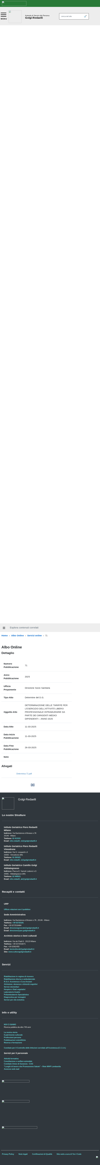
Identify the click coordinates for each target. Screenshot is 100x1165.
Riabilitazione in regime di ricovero (19, 976)
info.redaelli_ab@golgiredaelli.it (23, 879)
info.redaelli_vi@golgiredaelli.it (23, 860)
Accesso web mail (11, 1069)
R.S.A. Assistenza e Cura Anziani (18, 982)
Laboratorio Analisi (12, 992)
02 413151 (16, 838)
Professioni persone (12, 1037)
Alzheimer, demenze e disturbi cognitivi (20, 984)
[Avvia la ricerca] (85, 16)
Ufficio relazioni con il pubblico (17, 909)
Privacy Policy (8, 1154)
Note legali (23, 1154)
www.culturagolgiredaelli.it (19, 952)
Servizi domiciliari (11, 987)
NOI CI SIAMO (10, 1024)
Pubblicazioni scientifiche (15, 1040)
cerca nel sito (66, 16)
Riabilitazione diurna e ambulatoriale (19, 979)
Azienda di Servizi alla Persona (37, 15)
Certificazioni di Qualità (42, 1154)
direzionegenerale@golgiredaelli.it (24, 928)
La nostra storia (10, 1032)
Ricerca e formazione (13, 1043)
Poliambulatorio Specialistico (16, 995)
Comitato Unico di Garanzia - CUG (18, 1064)
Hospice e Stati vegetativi (14, 989)
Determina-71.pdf (24, 774)
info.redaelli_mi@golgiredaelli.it (23, 841)
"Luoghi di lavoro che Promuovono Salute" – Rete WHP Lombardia (32, 1066)
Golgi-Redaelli (34, 17)
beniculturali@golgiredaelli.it (22, 949)
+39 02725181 (18, 923)
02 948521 (16, 876)
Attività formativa (11, 1059)
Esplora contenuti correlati (24, 627)
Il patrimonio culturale (13, 1035)
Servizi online (34, 635)
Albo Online (17, 635)
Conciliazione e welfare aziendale (18, 1061)
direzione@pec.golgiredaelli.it (22, 931)
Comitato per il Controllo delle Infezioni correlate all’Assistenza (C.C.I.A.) (35, 1048)
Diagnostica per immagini (15, 997)
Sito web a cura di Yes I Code (69, 1154)
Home (4, 635)
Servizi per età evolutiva (14, 1000)
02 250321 (16, 857)
